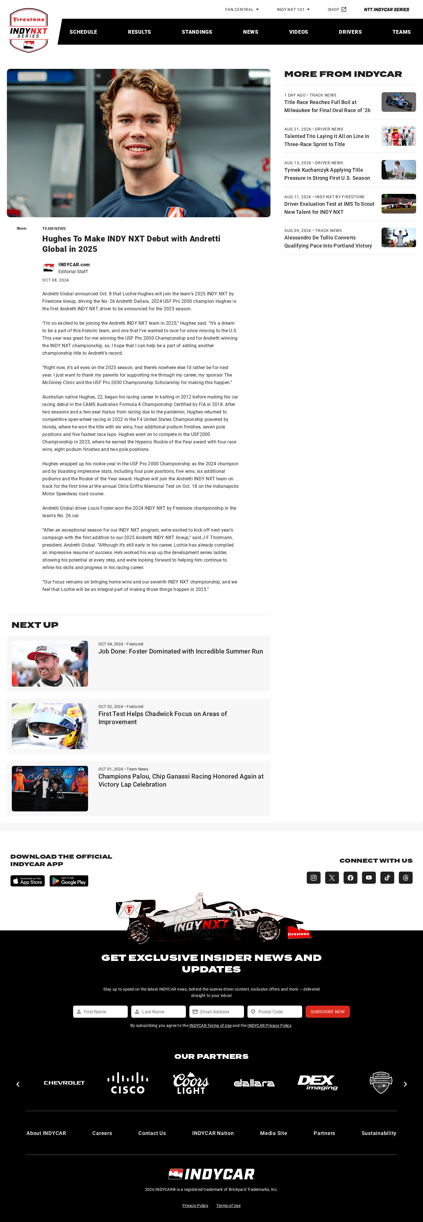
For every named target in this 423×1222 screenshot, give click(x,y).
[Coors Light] (191, 1083)
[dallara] (254, 1083)
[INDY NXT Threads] (406, 878)
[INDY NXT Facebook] (350, 878)
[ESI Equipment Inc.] (381, 1083)
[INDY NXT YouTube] (369, 878)
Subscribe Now (328, 1011)
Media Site (273, 1133)
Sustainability (379, 1133)
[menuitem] (83, 31)
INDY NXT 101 (291, 9)
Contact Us (152, 1133)
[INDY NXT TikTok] (387, 878)
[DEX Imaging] (317, 1083)
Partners (324, 1133)
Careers (102, 1133)
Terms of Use (228, 1205)
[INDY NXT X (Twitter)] (332, 878)
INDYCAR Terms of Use (210, 1025)
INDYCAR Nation (213, 1133)
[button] (18, 1084)
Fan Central (239, 9)
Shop (333, 9)
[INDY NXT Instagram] (314, 878)
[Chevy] (64, 1083)
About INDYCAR (46, 1133)
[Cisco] (128, 1083)
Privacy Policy (195, 1205)
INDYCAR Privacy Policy (269, 1025)
